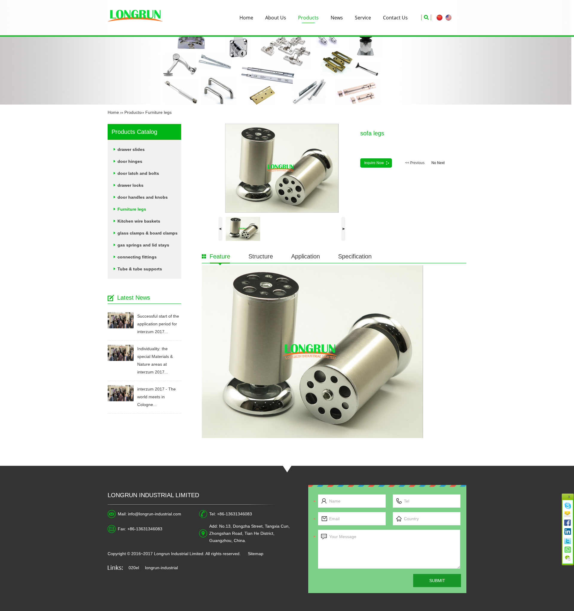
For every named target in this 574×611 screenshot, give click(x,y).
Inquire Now (374, 163)
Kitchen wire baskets (138, 221)
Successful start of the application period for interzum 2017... (158, 324)
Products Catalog (134, 131)
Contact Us (395, 17)
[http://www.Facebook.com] (568, 523)
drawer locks (130, 185)
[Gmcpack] (138, 18)
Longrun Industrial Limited (153, 495)
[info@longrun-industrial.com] (568, 514)
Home (246, 17)
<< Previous (415, 163)
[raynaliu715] (568, 505)
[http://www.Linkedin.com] (568, 531)
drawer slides (131, 149)
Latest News (133, 297)
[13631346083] (568, 549)
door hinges (129, 161)
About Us (275, 17)
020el (134, 567)
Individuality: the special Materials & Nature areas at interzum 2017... (155, 360)
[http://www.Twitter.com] (568, 540)
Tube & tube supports (139, 269)
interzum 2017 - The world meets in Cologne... (156, 397)
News (337, 17)
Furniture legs (158, 112)
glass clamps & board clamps (147, 233)
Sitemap (255, 553)
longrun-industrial (161, 567)
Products (308, 17)
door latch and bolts (138, 173)
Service (363, 17)
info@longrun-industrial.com (154, 514)
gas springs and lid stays (143, 245)
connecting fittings (137, 257)
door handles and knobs (142, 197)
